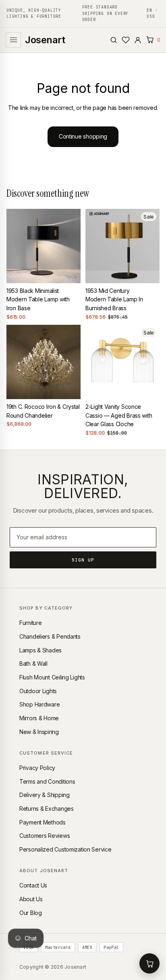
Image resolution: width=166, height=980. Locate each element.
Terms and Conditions (47, 781)
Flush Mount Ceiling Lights (52, 677)
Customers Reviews (44, 835)
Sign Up (83, 560)
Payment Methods (42, 822)
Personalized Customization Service (65, 849)
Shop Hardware (39, 704)
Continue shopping (83, 136)
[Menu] (13, 40)
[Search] (114, 40)
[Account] (138, 40)
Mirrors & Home (39, 718)
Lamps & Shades (40, 650)
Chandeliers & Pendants (50, 636)
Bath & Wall (33, 663)
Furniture (30, 622)
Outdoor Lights (38, 691)
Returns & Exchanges (46, 808)
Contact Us (33, 885)
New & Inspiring (39, 731)
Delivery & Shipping (44, 794)
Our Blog (30, 912)
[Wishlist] (126, 40)
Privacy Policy (37, 767)
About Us (31, 899)
